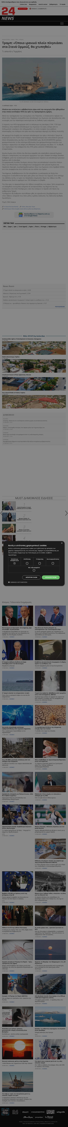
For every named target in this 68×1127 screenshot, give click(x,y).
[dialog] (34, 563)
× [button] (61, 543)
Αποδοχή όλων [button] (50, 577)
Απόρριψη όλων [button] (31, 577)
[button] (17, 582)
